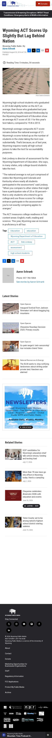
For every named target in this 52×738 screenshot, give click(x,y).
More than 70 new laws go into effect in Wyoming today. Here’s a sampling (34, 475)
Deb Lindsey (26, 242)
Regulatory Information (14, 676)
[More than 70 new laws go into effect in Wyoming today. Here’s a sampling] (13, 476)
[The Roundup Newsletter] (26, 407)
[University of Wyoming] (15, 707)
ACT (13, 242)
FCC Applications (11, 682)
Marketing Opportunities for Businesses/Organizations (16, 665)
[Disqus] (26, 570)
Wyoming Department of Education (27, 236)
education (31, 231)
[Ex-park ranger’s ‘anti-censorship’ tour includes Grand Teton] (11, 346)
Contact (8, 654)
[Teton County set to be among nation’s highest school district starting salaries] (13, 522)
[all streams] (48, 735)
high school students (20, 253)
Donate (43, 4)
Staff (7, 671)
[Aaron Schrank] (8, 275)
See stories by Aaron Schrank (30, 281)
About (7, 648)
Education (15, 231)
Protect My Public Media (14, 687)
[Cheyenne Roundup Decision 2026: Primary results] (11, 327)
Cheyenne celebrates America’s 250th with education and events (32, 494)
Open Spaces (25, 304)
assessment (16, 248)
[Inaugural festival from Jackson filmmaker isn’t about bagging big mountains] (11, 308)
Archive (8, 692)
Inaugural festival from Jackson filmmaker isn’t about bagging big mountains (34, 311)
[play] (3, 735)
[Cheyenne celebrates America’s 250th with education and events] (13, 495)
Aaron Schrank (9, 48)
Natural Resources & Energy (32, 360)
